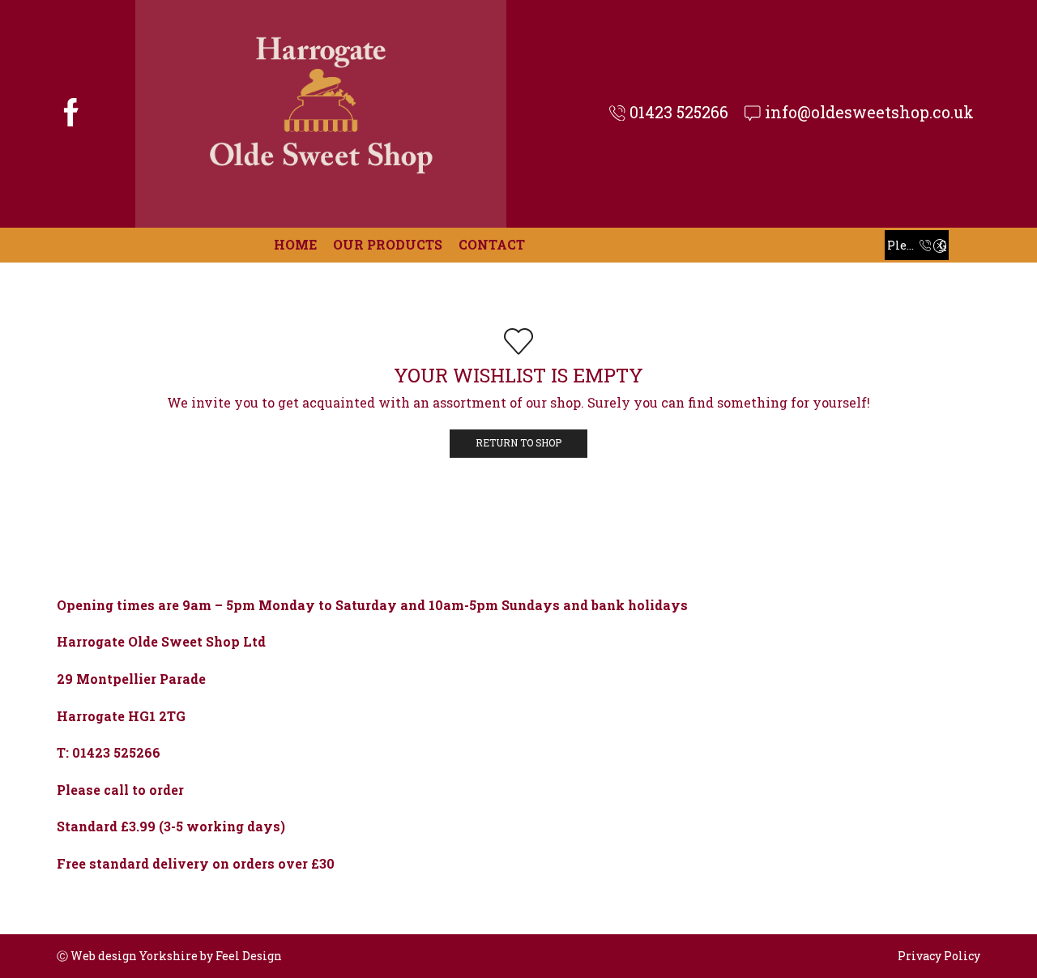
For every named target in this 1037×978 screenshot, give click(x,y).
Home (295, 244)
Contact (492, 244)
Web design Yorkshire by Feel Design (176, 955)
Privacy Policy (939, 956)
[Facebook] (71, 114)
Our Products (387, 244)
